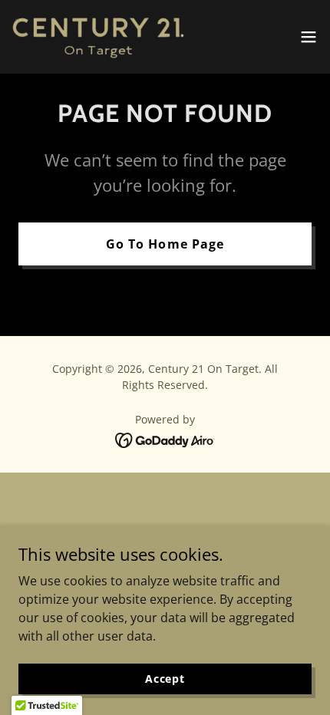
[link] (98, 37)
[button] (308, 36)
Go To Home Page (164, 244)
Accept (165, 678)
